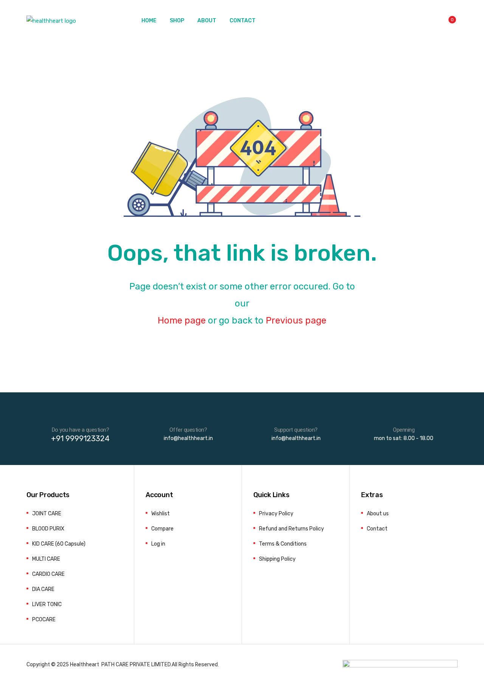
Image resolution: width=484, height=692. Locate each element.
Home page (182, 320)
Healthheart (84, 664)
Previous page (296, 320)
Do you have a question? (80, 429)
